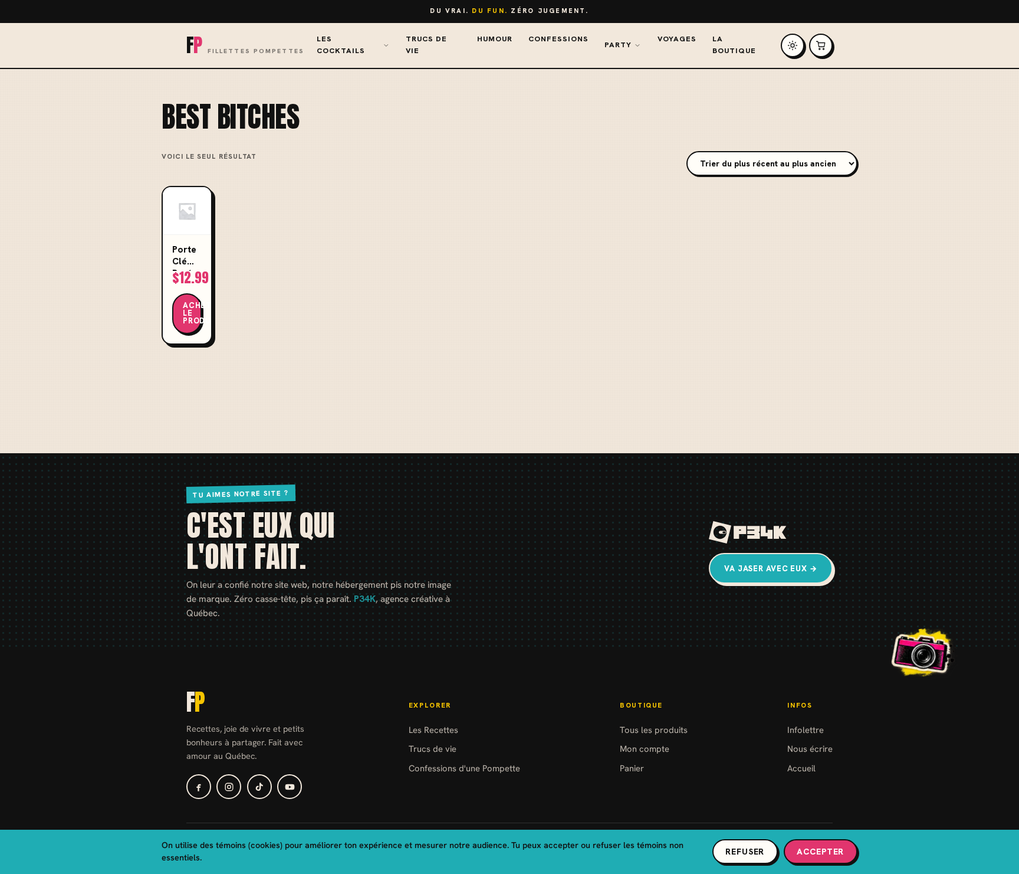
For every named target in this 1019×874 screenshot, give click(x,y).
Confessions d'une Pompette (464, 768)
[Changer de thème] (792, 45)
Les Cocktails (341, 44)
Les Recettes (433, 729)
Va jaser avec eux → (770, 569)
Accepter (820, 851)
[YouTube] (289, 786)
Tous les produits (654, 729)
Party (618, 45)
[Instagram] (228, 786)
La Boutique (734, 44)
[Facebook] (198, 786)
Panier (632, 768)
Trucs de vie (426, 44)
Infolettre (805, 729)
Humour (494, 39)
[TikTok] (259, 786)
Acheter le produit (192, 313)
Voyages (677, 39)
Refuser (744, 851)
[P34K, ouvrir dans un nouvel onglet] (748, 532)
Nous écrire (810, 748)
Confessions (558, 39)
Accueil (801, 768)
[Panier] (821, 45)
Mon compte (644, 748)
